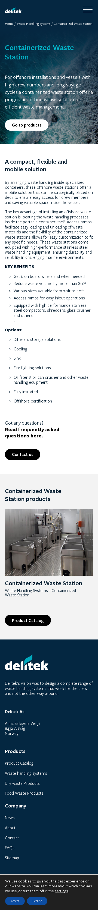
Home (9, 24)
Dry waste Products (22, 783)
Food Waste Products (24, 793)
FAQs (9, 847)
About (10, 827)
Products (18, 415)
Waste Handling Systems (33, 24)
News (10, 817)
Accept (15, 901)
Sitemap (12, 857)
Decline (37, 901)
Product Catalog (28, 620)
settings (61, 890)
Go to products (26, 125)
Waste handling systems (26, 773)
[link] (49, 542)
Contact (12, 837)
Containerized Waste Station (43, 583)
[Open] (88, 10)
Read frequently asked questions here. (32, 432)
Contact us (22, 454)
